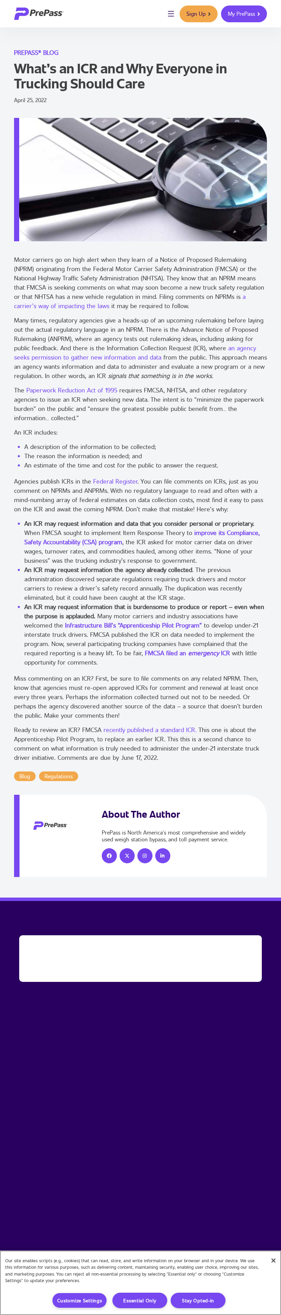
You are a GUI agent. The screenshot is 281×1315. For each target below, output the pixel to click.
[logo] (39, 14)
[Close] (273, 1260)
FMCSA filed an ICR (187, 653)
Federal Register (115, 481)
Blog (25, 776)
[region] (140, 1283)
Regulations (59, 776)
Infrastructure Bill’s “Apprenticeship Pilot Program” (133, 625)
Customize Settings (79, 1300)
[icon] (109, 855)
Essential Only (139, 1300)
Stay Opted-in (198, 1300)
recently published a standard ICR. (150, 730)
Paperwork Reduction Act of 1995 (71, 390)
